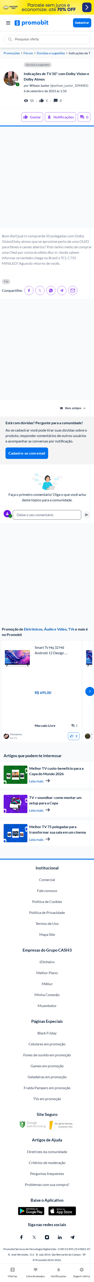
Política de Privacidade (47, 912)
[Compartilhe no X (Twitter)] (39, 290)
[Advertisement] (47, 177)
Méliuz (47, 983)
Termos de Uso (47, 923)
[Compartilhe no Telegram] (61, 290)
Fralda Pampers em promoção (47, 1088)
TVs (71, 629)
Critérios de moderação (47, 1162)
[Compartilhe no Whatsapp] (50, 290)
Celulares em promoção (47, 1044)
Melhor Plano (47, 973)
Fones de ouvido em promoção (47, 1055)
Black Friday (47, 1033)
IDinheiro (47, 962)
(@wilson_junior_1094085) (58, 85)
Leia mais (36, 781)
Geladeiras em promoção (47, 1077)
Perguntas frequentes (47, 1173)
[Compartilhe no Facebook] (29, 290)
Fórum (28, 53)
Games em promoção (47, 1066)
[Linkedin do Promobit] (59, 1237)
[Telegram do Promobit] (72, 1237)
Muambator (47, 1005)
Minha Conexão (47, 994)
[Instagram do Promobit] (47, 1237)
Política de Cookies (47, 901)
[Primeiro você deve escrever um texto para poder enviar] (86, 514)
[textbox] (47, 515)
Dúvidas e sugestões (51, 53)
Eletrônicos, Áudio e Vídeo (45, 629)
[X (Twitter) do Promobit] (34, 1237)
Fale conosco (47, 890)
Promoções (12, 53)
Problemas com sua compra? (47, 1184)
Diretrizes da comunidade (47, 1151)
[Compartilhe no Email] (72, 290)
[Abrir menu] (8, 22)
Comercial (47, 879)
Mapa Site (47, 934)
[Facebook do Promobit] (21, 1237)
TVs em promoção (47, 1098)
